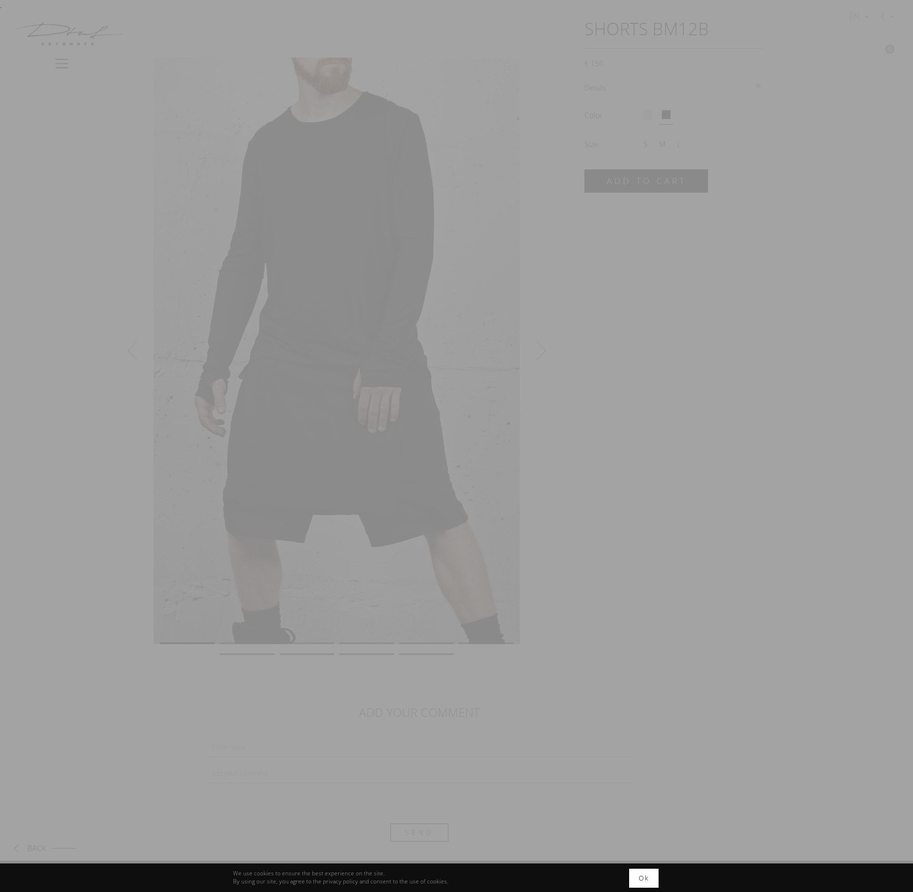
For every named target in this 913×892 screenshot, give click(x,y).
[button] (132, 351)
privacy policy (339, 881)
